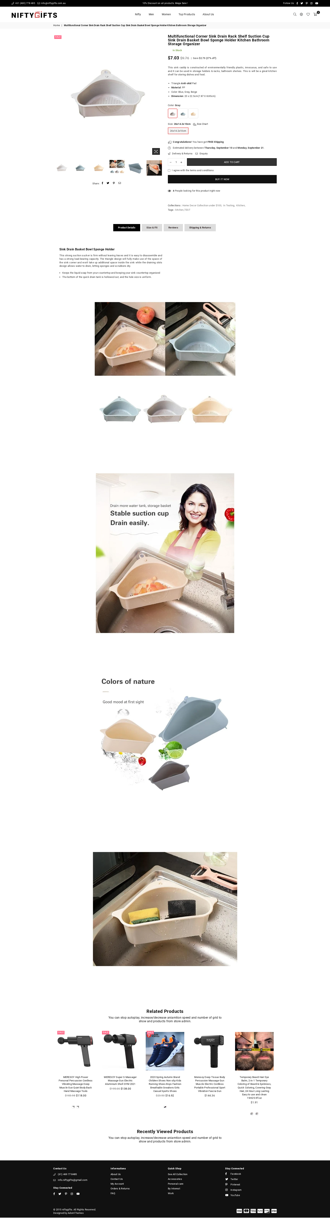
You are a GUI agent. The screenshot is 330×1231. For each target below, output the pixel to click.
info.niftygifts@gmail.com (72, 1180)
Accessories (175, 1179)
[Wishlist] (308, 14)
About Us (208, 14)
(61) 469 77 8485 (67, 1174)
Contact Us (117, 1179)
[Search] (295, 14)
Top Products (187, 14)
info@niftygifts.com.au (53, 3)
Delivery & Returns (181, 153)
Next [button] (158, 95)
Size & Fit (151, 227)
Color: (174, 105)
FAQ (113, 1193)
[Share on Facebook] (102, 183)
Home (56, 25)
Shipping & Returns (200, 227)
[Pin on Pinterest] (114, 183)
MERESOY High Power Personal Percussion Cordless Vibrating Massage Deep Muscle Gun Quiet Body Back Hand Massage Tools (75, 1084)
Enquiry (203, 153)
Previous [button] (56, 95)
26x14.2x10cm (178, 131)
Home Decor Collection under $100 (201, 205)
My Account (117, 1183)
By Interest (174, 1188)
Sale (58, 37)
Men (151, 14)
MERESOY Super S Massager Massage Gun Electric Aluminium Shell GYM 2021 (120, 1080)
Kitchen (240, 205)
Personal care (175, 1183)
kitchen (179, 209)
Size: (188, 124)
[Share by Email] (119, 183)
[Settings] (301, 14)
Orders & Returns (120, 1188)
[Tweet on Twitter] (108, 183)
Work (171, 1193)
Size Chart (202, 124)
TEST (187, 209)
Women (166, 14)
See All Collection (178, 1174)
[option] (107, 95)
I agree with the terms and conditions (193, 170)
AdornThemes (76, 1213)
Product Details (126, 227)
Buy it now (222, 179)
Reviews (173, 227)
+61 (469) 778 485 (24, 3)
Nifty (138, 14)
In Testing (229, 205)
